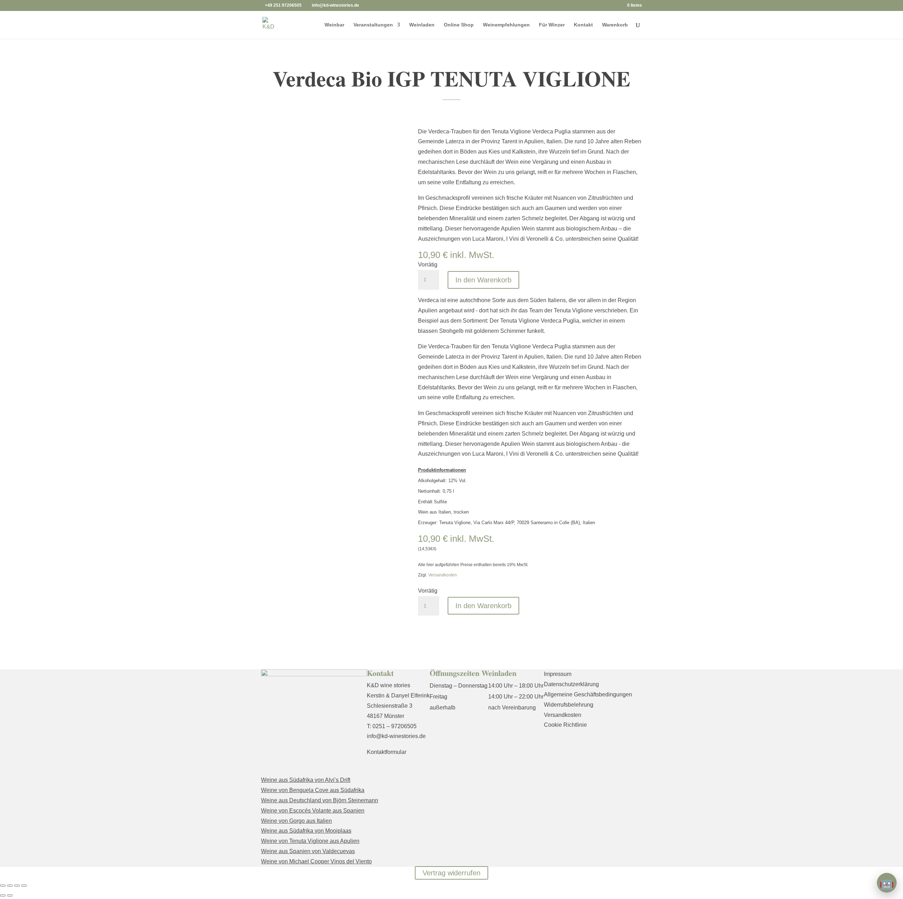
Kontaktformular (386, 752)
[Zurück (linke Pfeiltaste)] (3, 895)
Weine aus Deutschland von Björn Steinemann (319, 800)
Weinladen (422, 25)
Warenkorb (615, 25)
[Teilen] (17, 886)
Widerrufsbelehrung (568, 705)
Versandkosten (442, 575)
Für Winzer (552, 25)
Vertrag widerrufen (451, 873)
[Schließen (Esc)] (24, 886)
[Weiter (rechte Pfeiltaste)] (10, 895)
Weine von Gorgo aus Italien (296, 821)
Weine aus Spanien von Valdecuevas (308, 851)
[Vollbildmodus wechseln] (10, 886)
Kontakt (583, 25)
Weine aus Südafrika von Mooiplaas (306, 831)
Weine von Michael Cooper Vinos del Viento (316, 861)
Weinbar (334, 25)
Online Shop (459, 25)
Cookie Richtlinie (565, 725)
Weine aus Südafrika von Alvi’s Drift (305, 780)
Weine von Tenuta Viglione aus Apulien (310, 841)
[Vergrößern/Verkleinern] (3, 886)
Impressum (557, 674)
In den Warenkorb (483, 280)
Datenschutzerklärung (571, 684)
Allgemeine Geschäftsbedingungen (588, 694)
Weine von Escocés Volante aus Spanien (312, 811)
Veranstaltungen (373, 25)
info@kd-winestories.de (396, 736)
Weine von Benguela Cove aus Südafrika (312, 790)
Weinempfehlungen (506, 25)
